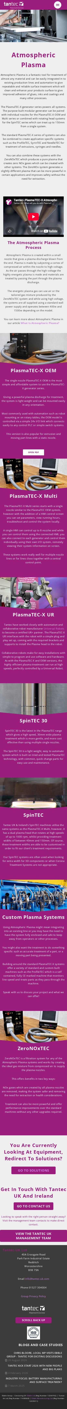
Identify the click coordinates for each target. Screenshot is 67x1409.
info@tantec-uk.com (37, 1278)
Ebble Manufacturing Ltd (42, 1398)
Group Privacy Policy (33, 1296)
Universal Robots (54, 628)
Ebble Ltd (31, 1395)
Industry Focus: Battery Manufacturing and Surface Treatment (34, 1380)
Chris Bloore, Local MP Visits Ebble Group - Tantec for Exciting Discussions (34, 1354)
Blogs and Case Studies (41, 1345)
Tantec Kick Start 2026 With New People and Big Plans (35, 1367)
